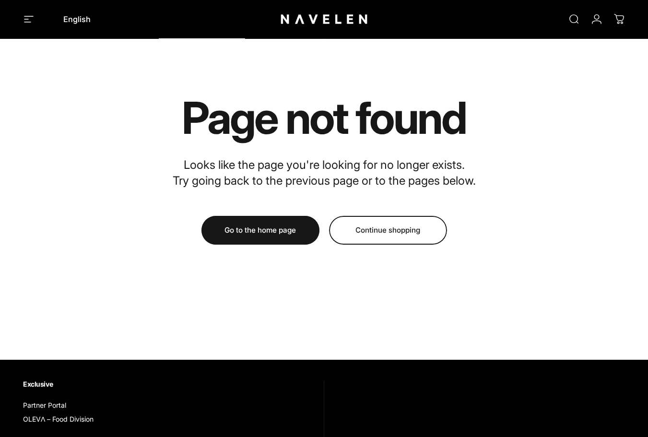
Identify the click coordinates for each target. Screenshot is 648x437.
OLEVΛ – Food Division (58, 419)
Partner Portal (44, 405)
